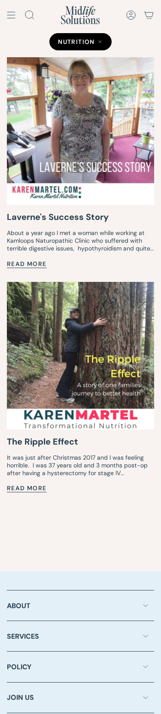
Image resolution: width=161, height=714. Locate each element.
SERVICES (23, 636)
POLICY (19, 666)
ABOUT (18, 605)
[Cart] (149, 15)
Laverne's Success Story (58, 217)
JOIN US (20, 697)
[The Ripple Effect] (80, 356)
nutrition (76, 42)
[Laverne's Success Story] (80, 131)
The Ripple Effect (42, 441)
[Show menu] (11, 15)
